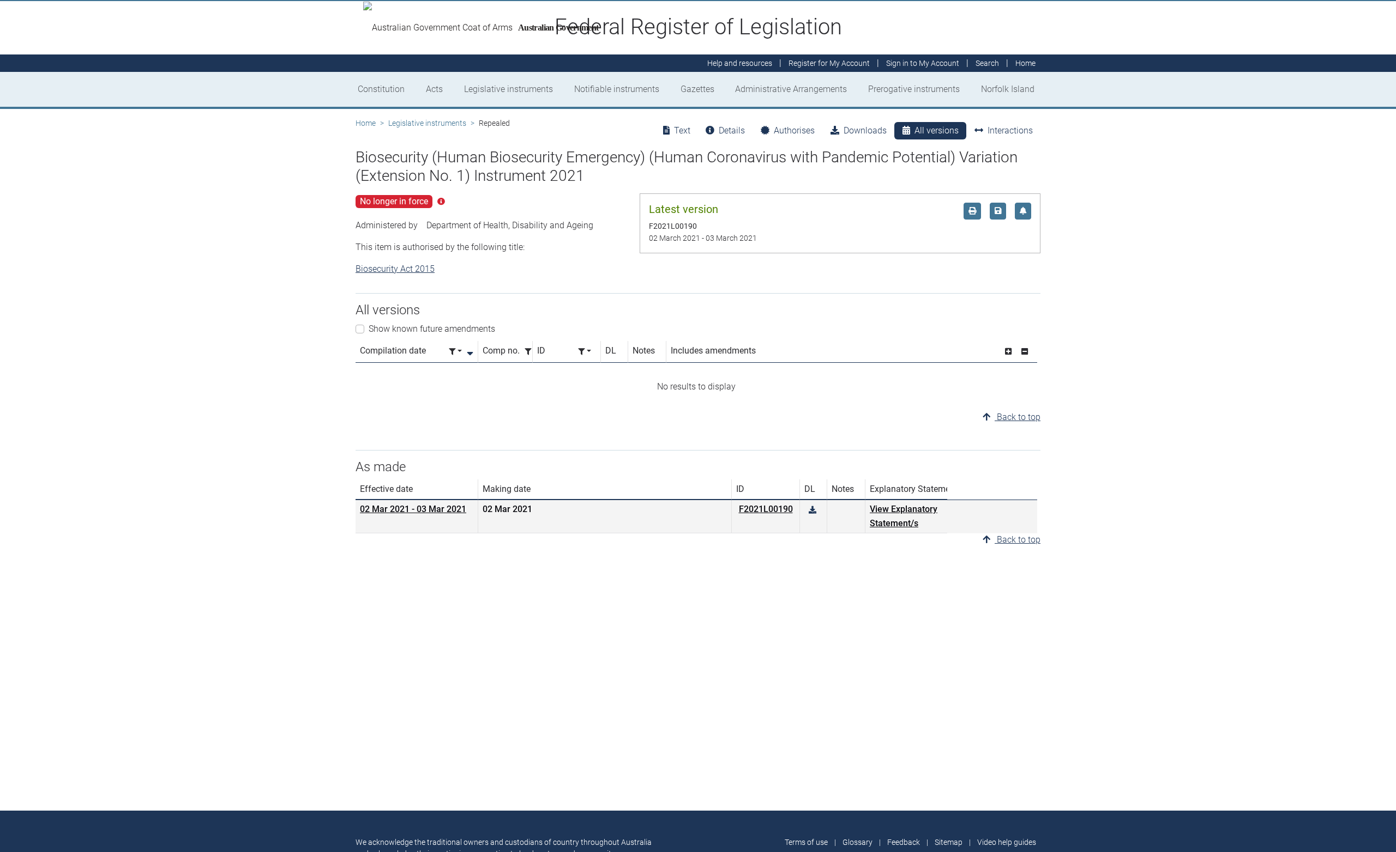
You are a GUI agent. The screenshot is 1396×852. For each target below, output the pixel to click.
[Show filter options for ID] (584, 351)
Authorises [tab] (794, 130)
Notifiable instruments (616, 89)
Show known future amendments (432, 329)
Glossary (857, 842)
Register (829, 63)
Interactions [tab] (1010, 130)
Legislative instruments (508, 89)
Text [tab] (682, 130)
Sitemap (948, 842)
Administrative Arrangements (791, 89)
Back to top (1017, 417)
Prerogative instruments (914, 89)
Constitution (381, 89)
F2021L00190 (766, 509)
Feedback (903, 842)
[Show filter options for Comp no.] (531, 351)
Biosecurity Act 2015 (395, 269)
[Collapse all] (1024, 351)
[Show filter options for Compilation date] (455, 351)
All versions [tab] (936, 130)
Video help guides (1006, 842)
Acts (434, 89)
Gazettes (697, 89)
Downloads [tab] (865, 130)
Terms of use (806, 842)
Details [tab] (732, 130)
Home (366, 123)
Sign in (922, 63)
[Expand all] (1008, 351)
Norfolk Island (1007, 89)
